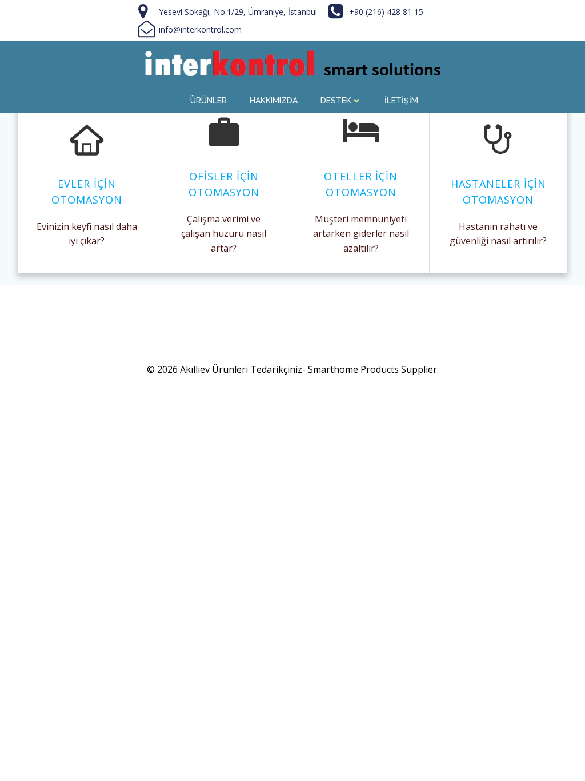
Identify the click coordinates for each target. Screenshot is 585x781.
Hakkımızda (274, 100)
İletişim (401, 100)
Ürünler (208, 100)
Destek (335, 100)
